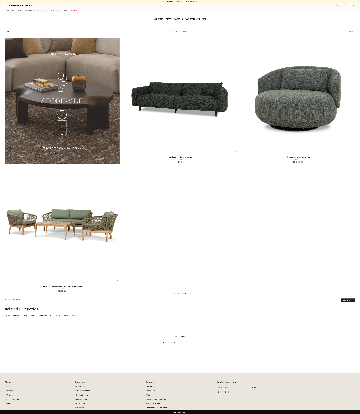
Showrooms (150, 391)
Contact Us (150, 387)
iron (51, 316)
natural (58, 316)
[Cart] (354, 5)
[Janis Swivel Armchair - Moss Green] (297, 95)
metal (13, 27)
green (8, 316)
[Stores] (345, 5)
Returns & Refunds (82, 399)
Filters (8, 32)
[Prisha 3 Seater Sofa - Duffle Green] (180, 95)
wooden (32, 316)
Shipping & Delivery (82, 395)
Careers (8, 403)
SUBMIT (254, 387)
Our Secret (9, 387)
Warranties (79, 408)
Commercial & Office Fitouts (156, 408)
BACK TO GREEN (348, 300)
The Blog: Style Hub (12, 399)
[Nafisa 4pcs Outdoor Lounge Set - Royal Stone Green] (62, 224)
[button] (180, 412)
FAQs (148, 395)
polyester (16, 316)
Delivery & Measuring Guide (156, 399)
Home (6, 27)
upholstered (43, 316)
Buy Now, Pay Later (153, 403)
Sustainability (9, 391)
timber (66, 316)
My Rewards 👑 (81, 387)
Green (9, 27)
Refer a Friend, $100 (82, 391)
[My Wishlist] (341, 5)
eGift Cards (9, 395)
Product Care (80, 403)
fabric (25, 316)
